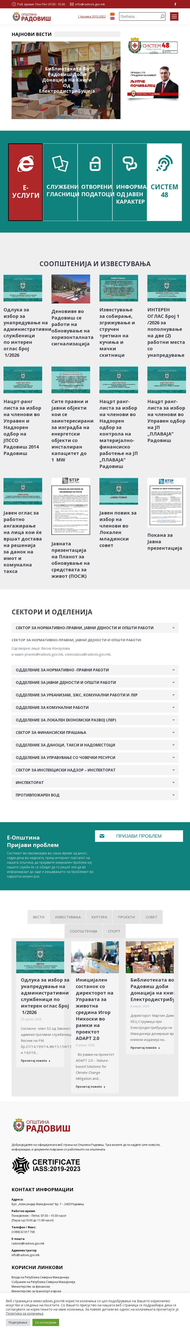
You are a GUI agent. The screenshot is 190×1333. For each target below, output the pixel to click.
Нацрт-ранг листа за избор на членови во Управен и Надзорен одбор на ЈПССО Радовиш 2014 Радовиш (22, 427)
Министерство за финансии (31, 1287)
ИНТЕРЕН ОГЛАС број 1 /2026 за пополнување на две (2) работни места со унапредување (166, 332)
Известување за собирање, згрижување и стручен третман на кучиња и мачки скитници (117, 332)
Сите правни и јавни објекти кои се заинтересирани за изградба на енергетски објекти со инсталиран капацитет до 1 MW (72, 430)
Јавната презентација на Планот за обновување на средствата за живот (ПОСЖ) (70, 559)
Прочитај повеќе (34, 1061)
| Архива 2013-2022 (92, 16)
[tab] (95, 628)
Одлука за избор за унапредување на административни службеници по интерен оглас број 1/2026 (27, 332)
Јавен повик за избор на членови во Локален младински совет (118, 529)
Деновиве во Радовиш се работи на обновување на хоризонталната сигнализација (72, 327)
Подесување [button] (18, 1322)
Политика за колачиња (24, 1313)
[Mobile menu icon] (174, 16)
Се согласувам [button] (45, 1322)
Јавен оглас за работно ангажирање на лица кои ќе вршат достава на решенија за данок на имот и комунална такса (22, 542)
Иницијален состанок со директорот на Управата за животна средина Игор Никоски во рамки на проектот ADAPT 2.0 (95, 1009)
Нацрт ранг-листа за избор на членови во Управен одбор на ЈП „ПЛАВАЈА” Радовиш (166, 420)
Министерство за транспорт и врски (36, 1291)
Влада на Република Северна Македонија (40, 1277)
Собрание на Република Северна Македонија (43, 1282)
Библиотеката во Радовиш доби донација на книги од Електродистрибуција (67, 79)
